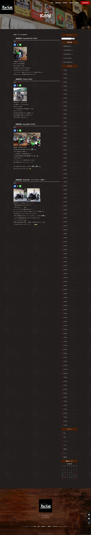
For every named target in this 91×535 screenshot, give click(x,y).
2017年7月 (65, 337)
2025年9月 (65, 82)
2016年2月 (65, 405)
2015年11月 (65, 417)
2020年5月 (65, 201)
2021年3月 (65, 161)
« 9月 (62, 479)
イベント (65, 453)
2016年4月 (65, 397)
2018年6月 (65, 293)
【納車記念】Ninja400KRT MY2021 (25, 124)
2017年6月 (65, 341)
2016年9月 (65, 377)
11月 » (76, 479)
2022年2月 (65, 126)
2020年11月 (65, 177)
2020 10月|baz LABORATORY (86, 27)
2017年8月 (65, 333)
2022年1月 (65, 130)
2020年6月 (65, 197)
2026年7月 (65, 70)
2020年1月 (65, 217)
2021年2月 (65, 165)
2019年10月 (65, 229)
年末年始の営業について (68, 54)
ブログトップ (69, 35)
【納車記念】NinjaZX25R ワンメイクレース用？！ (30, 180)
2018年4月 (65, 301)
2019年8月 (65, 237)
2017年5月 (65, 345)
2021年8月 (65, 146)
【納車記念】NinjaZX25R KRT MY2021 (26, 38)
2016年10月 (65, 373)
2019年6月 (65, 245)
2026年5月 (65, 74)
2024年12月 (65, 94)
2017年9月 (65, 329)
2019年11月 (65, 225)
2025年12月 (65, 78)
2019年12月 (65, 221)
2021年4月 (65, 157)
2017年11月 (65, 321)
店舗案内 (77, 2)
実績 (65, 2)
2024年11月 (65, 98)
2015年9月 (65, 425)
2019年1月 (65, 265)
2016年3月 (65, 401)
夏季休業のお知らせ (67, 46)
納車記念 (65, 449)
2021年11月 (65, 138)
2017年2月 (65, 357)
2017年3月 (65, 353)
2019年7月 (65, 241)
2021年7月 (65, 150)
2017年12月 (65, 317)
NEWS (64, 437)
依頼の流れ (71, 2)
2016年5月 (65, 393)
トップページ (51, 2)
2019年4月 (65, 253)
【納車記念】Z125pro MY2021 (23, 79)
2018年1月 (65, 313)
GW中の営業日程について (68, 50)
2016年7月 (65, 385)
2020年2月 (65, 213)
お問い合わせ (85, 2)
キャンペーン (66, 441)
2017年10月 (65, 325)
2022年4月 (65, 122)
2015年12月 (65, 413)
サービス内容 (58, 2)
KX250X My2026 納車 (67, 58)
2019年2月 (65, 261)
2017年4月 (65, 349)
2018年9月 (65, 281)
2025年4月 (65, 90)
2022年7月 (65, 118)
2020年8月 (65, 189)
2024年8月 (65, 102)
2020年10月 (65, 181)
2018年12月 (65, 269)
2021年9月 (65, 142)
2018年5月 (65, 297)
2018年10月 (65, 277)
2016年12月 (65, 365)
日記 (64, 433)
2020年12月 (65, 173)
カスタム (65, 445)
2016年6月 (65, 389)
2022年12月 (65, 114)
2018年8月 (65, 285)
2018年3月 (65, 305)
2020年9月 (65, 185)
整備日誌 (65, 457)
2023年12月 (65, 106)
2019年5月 (65, 249)
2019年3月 (65, 257)
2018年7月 (65, 289)
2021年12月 (65, 134)
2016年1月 (65, 409)
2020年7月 (65, 193)
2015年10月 (65, 421)
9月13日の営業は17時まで (68, 62)
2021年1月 (65, 169)
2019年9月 (65, 233)
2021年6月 (65, 154)
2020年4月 (65, 205)
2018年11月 (65, 273)
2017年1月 (65, 361)
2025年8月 (65, 86)
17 (76, 472)
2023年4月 (65, 110)
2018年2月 (65, 309)
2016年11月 (65, 369)
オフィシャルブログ (63, 526)
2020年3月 (65, 209)
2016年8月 (65, 381)
